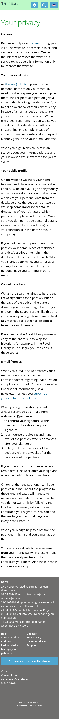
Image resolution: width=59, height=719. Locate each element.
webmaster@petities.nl (14, 679)
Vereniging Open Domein (29, 705)
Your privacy (34, 637)
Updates (32, 633)
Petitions (6, 641)
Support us (33, 645)
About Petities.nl (36, 641)
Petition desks (9, 645)
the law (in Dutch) (17, 84)
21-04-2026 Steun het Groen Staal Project (26, 610)
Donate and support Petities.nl (30, 661)
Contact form (9, 675)
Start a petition (10, 637)
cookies (35, 43)
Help (4, 633)
